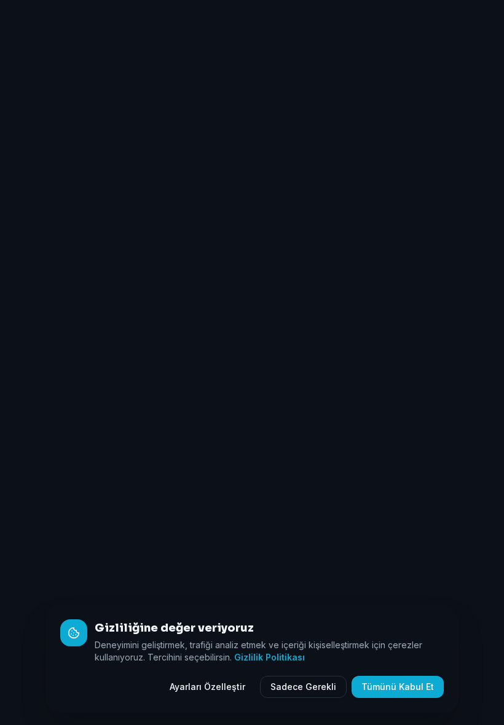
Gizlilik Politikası (269, 657)
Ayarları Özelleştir (207, 686)
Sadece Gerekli (303, 686)
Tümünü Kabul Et (397, 686)
